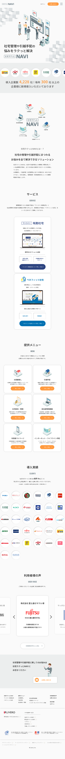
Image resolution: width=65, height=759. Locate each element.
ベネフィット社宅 (8, 700)
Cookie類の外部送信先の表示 (53, 742)
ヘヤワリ (27, 721)
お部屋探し (21, 698)
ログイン (43, 4)
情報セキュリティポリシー (37, 742)
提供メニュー (21, 695)
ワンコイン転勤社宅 (9, 698)
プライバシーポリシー (6, 742)
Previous (14, 617)
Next (50, 617)
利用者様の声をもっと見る (32, 646)
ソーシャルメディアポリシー (8, 744)
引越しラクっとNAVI (30, 726)
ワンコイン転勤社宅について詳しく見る (32, 267)
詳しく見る (18, 388)
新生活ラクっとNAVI (30, 719)
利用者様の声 (53, 695)
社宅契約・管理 (22, 702)
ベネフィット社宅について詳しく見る (32, 323)
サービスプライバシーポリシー (21, 742)
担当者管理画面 (33, 698)
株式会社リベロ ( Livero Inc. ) (11, 716)
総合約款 (52, 702)
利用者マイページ (33, 700)
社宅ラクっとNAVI (8, 695)
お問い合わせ (53, 4)
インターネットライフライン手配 (37, 702)
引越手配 (20, 700)
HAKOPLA (27, 724)
